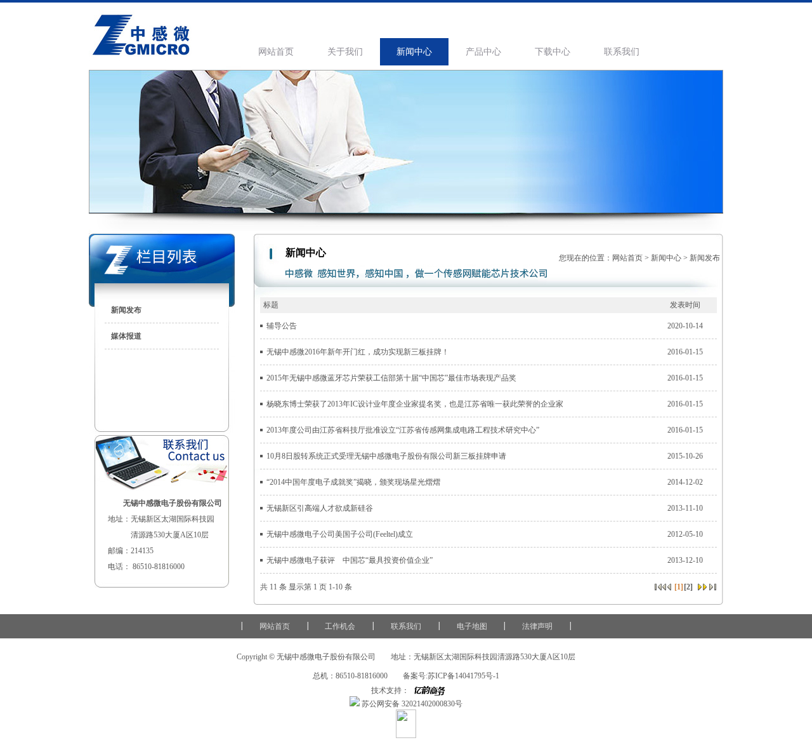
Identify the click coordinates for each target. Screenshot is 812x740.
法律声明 (537, 626)
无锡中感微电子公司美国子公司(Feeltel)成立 (339, 534)
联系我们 (621, 52)
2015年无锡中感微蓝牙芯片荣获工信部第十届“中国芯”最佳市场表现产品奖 (391, 377)
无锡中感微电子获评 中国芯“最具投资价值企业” (349, 560)
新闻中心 (414, 52)
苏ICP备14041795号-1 (463, 675)
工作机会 (340, 626)
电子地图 (472, 626)
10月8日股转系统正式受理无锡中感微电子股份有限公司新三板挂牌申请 (386, 456)
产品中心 (483, 52)
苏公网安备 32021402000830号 (411, 703)
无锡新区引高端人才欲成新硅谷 (319, 508)
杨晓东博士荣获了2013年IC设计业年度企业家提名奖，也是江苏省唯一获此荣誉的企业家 (414, 404)
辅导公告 (281, 325)
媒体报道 (126, 336)
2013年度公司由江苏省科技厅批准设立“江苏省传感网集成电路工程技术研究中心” (402, 430)
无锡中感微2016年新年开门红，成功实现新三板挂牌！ (357, 351)
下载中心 (552, 52)
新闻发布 (126, 310)
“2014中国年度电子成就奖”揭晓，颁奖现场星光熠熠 (353, 482)
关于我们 (345, 52)
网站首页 (276, 52)
